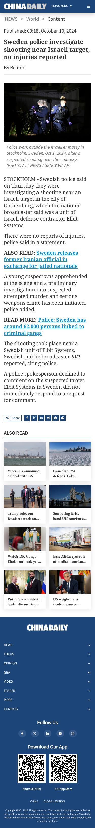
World (32, 19)
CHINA (34, 801)
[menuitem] (60, 6)
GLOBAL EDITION (54, 801)
